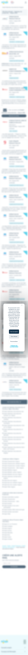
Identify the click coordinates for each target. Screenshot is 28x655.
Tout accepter (14, 331)
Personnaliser (14, 341)
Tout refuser (14, 336)
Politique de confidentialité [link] (14, 346)
